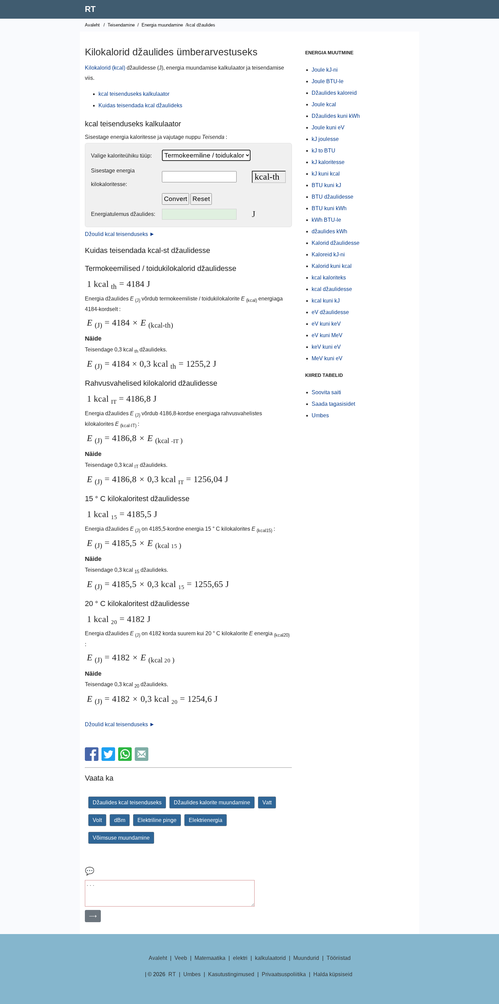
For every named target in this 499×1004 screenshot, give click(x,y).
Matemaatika (210, 958)
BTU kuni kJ (326, 185)
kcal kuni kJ (326, 301)
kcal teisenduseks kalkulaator (133, 94)
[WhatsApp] (125, 759)
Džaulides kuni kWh (336, 116)
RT (90, 9)
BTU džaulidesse (332, 197)
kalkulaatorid (270, 958)
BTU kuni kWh (329, 208)
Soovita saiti (326, 392)
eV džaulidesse (330, 312)
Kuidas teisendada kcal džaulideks (140, 105)
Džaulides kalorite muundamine (212, 802)
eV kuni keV (326, 324)
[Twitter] (109, 759)
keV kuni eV (326, 347)
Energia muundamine (162, 25)
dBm (119, 820)
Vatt (267, 802)
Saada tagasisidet (333, 404)
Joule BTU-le (328, 81)
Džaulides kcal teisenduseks (127, 802)
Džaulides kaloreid (334, 93)
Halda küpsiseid (332, 974)
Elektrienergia (205, 820)
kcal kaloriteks (329, 277)
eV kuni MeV (327, 335)
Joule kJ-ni (325, 70)
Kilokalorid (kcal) (105, 68)
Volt (97, 820)
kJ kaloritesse (328, 162)
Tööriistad (339, 958)
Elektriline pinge (157, 820)
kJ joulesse (325, 139)
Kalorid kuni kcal (332, 266)
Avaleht (92, 25)
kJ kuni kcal (326, 174)
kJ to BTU (323, 150)
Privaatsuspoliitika (284, 974)
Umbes (320, 415)
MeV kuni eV (327, 358)
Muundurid (306, 958)
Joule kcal (324, 104)
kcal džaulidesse (332, 289)
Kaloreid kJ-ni (328, 254)
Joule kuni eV (328, 127)
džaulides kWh (329, 231)
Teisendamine (121, 25)
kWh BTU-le (326, 220)
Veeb (180, 958)
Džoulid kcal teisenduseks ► (120, 234)
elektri (240, 958)
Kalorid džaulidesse (335, 243)
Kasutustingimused (231, 974)
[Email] (142, 759)
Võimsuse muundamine (121, 838)
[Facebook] (92, 759)
